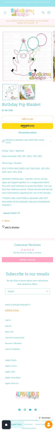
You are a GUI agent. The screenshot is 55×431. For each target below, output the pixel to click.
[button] (5, 12)
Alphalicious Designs (16, 420)
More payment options (27, 132)
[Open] (6, 424)
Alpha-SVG (10, 371)
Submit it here (12, 310)
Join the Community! (14, 337)
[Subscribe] (47, 291)
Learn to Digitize (12, 349)
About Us (9, 331)
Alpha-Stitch (10, 360)
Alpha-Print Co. (12, 383)
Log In (8, 320)
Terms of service (26, 424)
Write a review (27, 259)
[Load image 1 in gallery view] (10, 92)
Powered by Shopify (32, 420)
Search (8, 326)
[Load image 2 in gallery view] (27, 92)
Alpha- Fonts (11, 366)
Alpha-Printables (13, 377)
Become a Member (13, 343)
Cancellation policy (28, 428)
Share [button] (7, 220)
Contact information (43, 424)
